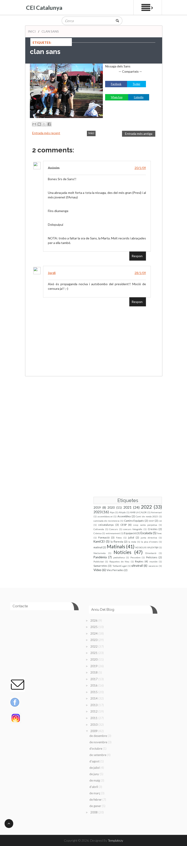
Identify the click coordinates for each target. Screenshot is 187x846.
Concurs (113, 529)
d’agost (94, 761)
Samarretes (100, 565)
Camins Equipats (134, 520)
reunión (153, 561)
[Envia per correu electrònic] (34, 124)
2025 (94, 627)
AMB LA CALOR (138, 512)
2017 (94, 679)
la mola (132, 541)
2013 (94, 705)
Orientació (150, 553)
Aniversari (156, 512)
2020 (111, 507)
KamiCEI (99, 541)
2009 (94, 731)
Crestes (153, 529)
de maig (95, 780)
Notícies (122, 552)
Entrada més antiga (138, 134)
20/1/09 (140, 168)
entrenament (113, 533)
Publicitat (99, 561)
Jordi (52, 273)
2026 (94, 620)
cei (160, 520)
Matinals (116, 546)
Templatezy (115, 840)
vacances (153, 565)
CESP (123, 524)
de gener (95, 806)
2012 (94, 711)
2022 (146, 507)
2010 (94, 724)
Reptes (139, 561)
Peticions (151, 557)
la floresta (117, 541)
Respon (137, 256)
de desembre (98, 736)
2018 (94, 672)
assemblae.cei (105, 516)
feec (159, 533)
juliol (131, 537)
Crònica (97, 533)
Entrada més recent (46, 133)
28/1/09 (140, 273)
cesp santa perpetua (145, 524)
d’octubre (96, 748)
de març (95, 793)
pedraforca (119, 557)
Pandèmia (100, 557)
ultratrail (137, 565)
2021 (127, 507)
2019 (97, 507)
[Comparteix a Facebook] (49, 124)
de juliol (94, 767)
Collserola (99, 529)
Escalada (146, 533)
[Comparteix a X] (44, 124)
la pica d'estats (149, 541)
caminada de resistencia (106, 520)
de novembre (98, 742)
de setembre (98, 755)
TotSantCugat (119, 565)
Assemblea (124, 516)
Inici (32, 31)
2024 (94, 633)
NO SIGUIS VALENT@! (146, 547)
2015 (94, 692)
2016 (94, 685)
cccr (151, 520)
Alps (112, 512)
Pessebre (135, 557)
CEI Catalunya (44, 7)
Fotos (119, 537)
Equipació (130, 533)
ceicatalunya (106, 524)
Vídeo (97, 570)
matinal (98, 547)
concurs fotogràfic (133, 529)
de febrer (95, 799)
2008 (94, 812)
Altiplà (122, 512)
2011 (94, 718)
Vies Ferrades (115, 570)
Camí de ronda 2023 (147, 516)
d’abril (94, 787)
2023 (98, 512)
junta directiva (149, 537)
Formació (103, 537)
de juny (94, 774)
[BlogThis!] (39, 124)
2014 (94, 698)
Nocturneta (100, 553)
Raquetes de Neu (119, 561)
